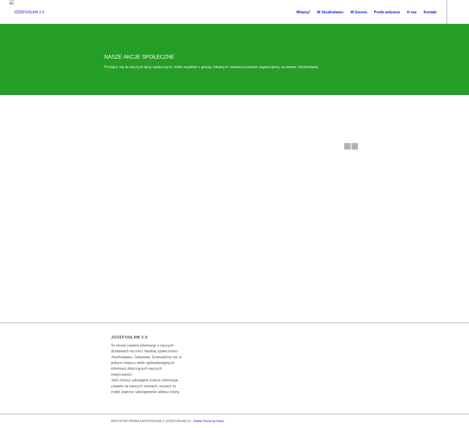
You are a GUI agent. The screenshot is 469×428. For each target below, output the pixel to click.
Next (354, 146)
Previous (347, 146)
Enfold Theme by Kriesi (209, 421)
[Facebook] (455, 12)
